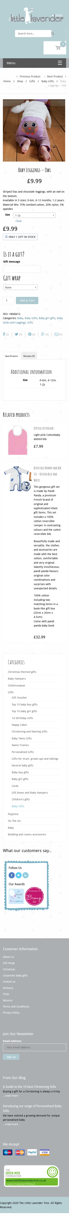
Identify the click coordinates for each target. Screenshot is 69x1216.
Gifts (32, 81)
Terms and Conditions (16, 1006)
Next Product (56, 76)
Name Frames (20, 745)
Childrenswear (16, 685)
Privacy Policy (11, 1012)
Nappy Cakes (19, 724)
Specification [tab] (11, 356)
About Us (8, 956)
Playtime (13, 814)
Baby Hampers (17, 678)
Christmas (9, 969)
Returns (7, 1000)
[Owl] (34, 130)
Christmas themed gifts (22, 671)
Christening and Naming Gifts (29, 731)
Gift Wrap (9, 963)
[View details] (18, 440)
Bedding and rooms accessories (27, 834)
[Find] (52, 33)
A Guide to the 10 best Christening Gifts (29, 1087)
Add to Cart (27, 300)
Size (7, 214)
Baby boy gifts (20, 772)
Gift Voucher (19, 697)
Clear (19, 221)
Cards (15, 785)
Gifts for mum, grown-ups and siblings (35, 758)
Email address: (12, 1040)
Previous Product (28, 76)
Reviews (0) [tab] (29, 356)
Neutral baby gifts (22, 765)
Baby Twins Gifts (22, 738)
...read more (10, 1095)
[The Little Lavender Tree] (34, 15)
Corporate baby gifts (15, 975)
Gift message (11, 261)
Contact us (9, 981)
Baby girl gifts (47, 318)
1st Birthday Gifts (22, 718)
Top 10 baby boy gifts (24, 704)
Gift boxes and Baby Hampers (30, 792)
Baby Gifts (47, 81)
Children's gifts (21, 799)
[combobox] (34, 215)
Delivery (8, 987)
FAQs (6, 994)
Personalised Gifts (23, 752)
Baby (20, 318)
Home (7, 81)
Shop (20, 81)
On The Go (14, 820)
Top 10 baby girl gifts (24, 711)
